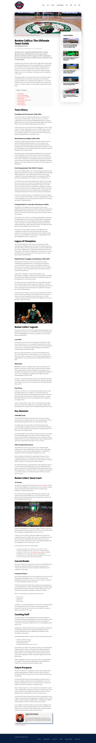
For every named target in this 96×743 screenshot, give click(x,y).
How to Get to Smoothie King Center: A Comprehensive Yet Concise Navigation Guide (70, 46)
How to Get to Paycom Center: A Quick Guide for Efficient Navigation (70, 59)
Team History (21, 93)
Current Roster (21, 101)
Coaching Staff (21, 103)
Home (16, 35)
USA (18, 35)
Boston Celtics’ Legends (23, 96)
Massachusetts (22, 35)
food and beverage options (38, 552)
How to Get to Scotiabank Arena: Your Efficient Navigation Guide (70, 96)
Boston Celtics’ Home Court (24, 99)
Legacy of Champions (23, 95)
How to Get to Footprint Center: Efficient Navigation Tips (70, 84)
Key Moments (21, 98)
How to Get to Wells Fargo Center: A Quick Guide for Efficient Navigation (69, 72)
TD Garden (43, 485)
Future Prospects (22, 104)
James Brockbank (31, 714)
